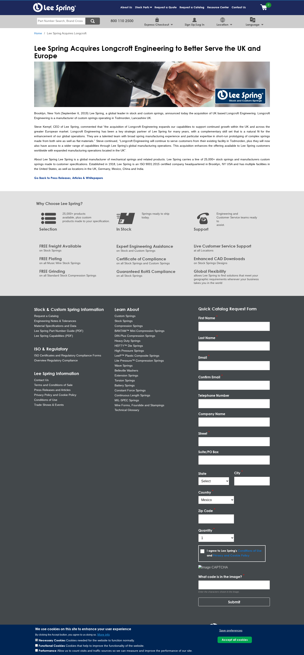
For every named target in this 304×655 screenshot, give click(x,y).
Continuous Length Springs (132, 395)
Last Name (206, 338)
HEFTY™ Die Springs (129, 345)
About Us (126, 7)
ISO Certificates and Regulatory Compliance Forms (67, 355)
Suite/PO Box (208, 452)
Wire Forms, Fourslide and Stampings (139, 405)
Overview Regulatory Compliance (56, 360)
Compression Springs (129, 326)
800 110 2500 (122, 20)
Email (202, 357)
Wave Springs (124, 365)
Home (38, 33)
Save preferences (230, 630)
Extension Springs (126, 375)
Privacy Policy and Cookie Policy (55, 395)
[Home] (54, 7)
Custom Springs (125, 316)
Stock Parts (143, 9)
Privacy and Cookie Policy (231, 555)
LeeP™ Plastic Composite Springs (137, 355)
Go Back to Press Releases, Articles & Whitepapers (68, 178)
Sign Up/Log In (194, 24)
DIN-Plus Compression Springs (135, 335)
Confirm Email (209, 377)
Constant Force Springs (130, 390)
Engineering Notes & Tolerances (55, 321)
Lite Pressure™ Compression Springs (139, 360)
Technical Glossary (127, 410)
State (202, 473)
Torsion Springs (125, 380)
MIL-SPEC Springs (127, 400)
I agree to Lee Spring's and (234, 553)
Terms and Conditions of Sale (53, 385)
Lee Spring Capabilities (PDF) (53, 335)
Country (204, 492)
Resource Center (218, 7)
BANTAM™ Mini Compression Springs (139, 330)
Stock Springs (124, 321)
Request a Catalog (192, 7)
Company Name (211, 414)
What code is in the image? (220, 577)
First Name (206, 318)
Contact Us (239, 7)
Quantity (205, 530)
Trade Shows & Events (49, 404)
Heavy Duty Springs (127, 340)
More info (103, 634)
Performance (47, 650)
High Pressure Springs (129, 350)
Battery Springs (125, 385)
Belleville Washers (126, 370)
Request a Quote (165, 7)
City (237, 473)
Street (202, 433)
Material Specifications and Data (55, 326)
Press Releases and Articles (52, 390)
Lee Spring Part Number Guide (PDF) (58, 330)
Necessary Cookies (52, 640)
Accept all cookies (235, 639)
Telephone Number (213, 395)
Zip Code (205, 511)
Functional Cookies (52, 645)
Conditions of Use (45, 399)
